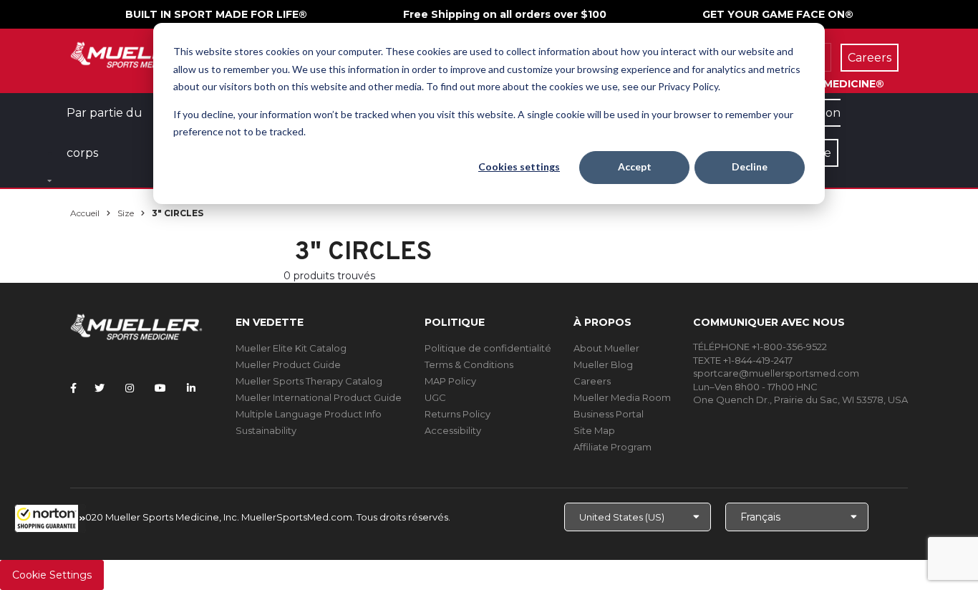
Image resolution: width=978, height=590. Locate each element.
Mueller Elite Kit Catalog (291, 348)
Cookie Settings (52, 575)
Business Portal (608, 414)
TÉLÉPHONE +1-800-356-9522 (760, 346)
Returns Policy (457, 414)
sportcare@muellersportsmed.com (776, 373)
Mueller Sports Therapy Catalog (309, 381)
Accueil (85, 213)
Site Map (594, 430)
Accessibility (453, 430)
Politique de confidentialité (488, 348)
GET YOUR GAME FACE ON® (777, 14)
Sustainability (266, 430)
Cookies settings (519, 166)
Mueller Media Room (622, 397)
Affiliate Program (612, 447)
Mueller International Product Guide (319, 397)
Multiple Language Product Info (309, 414)
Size (125, 213)
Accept (635, 166)
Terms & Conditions (469, 364)
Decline (750, 166)
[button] (50, 518)
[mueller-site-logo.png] (136, 53)
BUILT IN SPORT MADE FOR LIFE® (216, 14)
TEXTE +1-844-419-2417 (743, 360)
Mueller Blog (603, 364)
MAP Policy (450, 381)
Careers (592, 381)
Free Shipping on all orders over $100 (504, 14)
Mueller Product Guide (288, 364)
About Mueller (606, 348)
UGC (435, 397)
